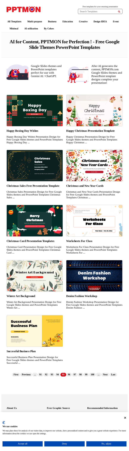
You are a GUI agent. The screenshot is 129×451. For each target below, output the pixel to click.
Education (67, 21)
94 (57, 374)
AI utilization (31, 28)
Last (113, 374)
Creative (83, 21)
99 (86, 374)
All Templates (14, 21)
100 (92, 374)
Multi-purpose (34, 21)
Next (105, 374)
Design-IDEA (100, 21)
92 (46, 374)
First (16, 374)
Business (52, 21)
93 (52, 374)
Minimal (14, 28)
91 (40, 374)
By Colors (49, 28)
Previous (26, 374)
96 (69, 374)
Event (116, 21)
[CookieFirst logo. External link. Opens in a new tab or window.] (4, 422)
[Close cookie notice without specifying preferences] (125, 417)
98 (80, 374)
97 (75, 374)
